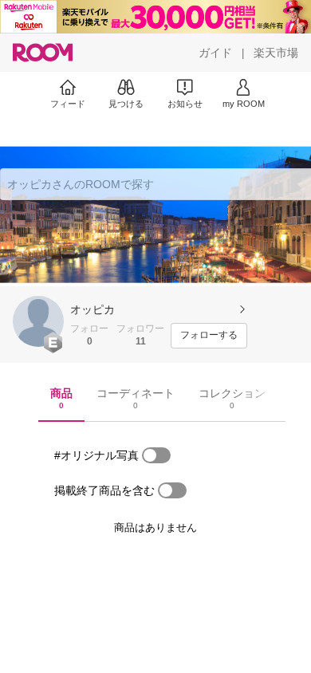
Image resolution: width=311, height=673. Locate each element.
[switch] (156, 455)
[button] (38, 321)
